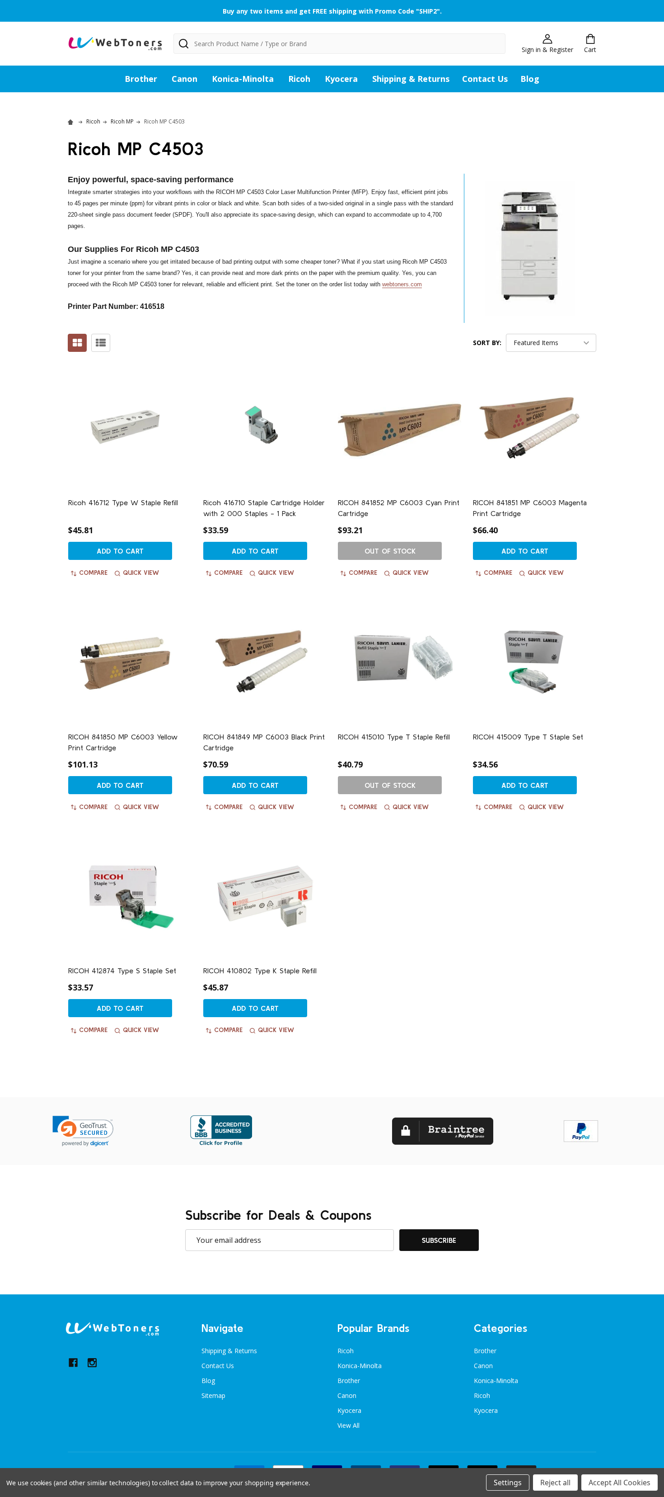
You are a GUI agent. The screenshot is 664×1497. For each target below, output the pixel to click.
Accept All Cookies (619, 1483)
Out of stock (390, 551)
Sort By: (487, 342)
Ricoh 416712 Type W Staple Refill (123, 502)
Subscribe (439, 1240)
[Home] (72, 121)
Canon (184, 78)
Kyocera (341, 78)
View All (348, 1425)
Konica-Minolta (243, 78)
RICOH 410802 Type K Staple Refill (260, 970)
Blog (529, 78)
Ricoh (299, 78)
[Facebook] (73, 1363)
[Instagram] (92, 1363)
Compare (93, 572)
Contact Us (485, 78)
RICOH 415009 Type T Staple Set (528, 737)
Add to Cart (120, 551)
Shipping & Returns (410, 78)
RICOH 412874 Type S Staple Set (122, 970)
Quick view (141, 572)
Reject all (555, 1483)
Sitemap (213, 1395)
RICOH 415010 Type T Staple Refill (394, 737)
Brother (141, 78)
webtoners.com (402, 284)
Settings (508, 1483)
